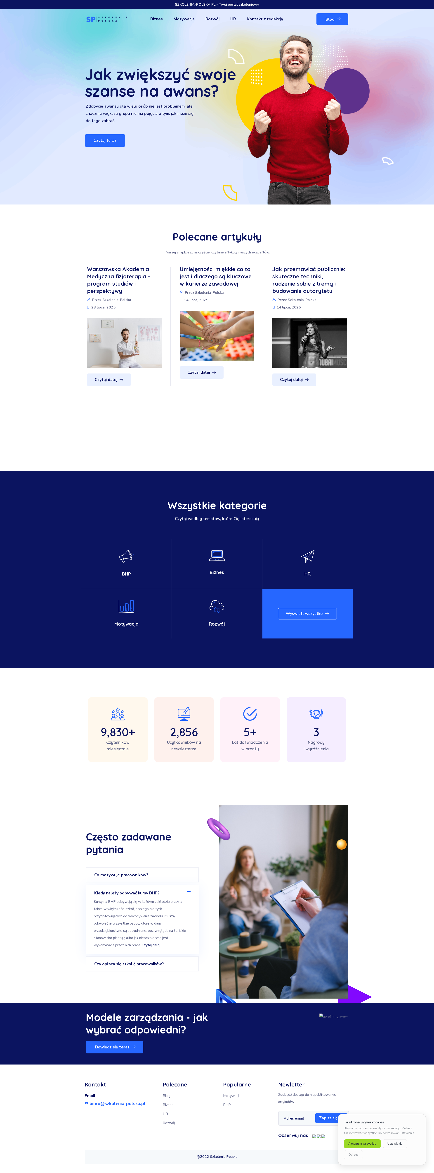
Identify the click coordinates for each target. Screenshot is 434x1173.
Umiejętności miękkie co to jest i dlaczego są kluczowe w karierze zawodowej (124, 276)
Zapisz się (328, 1118)
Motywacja (126, 624)
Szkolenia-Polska (118, 292)
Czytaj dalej (151, 945)
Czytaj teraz (105, 140)
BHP (126, 574)
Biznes (217, 572)
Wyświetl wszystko (304, 613)
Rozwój (217, 624)
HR (307, 574)
